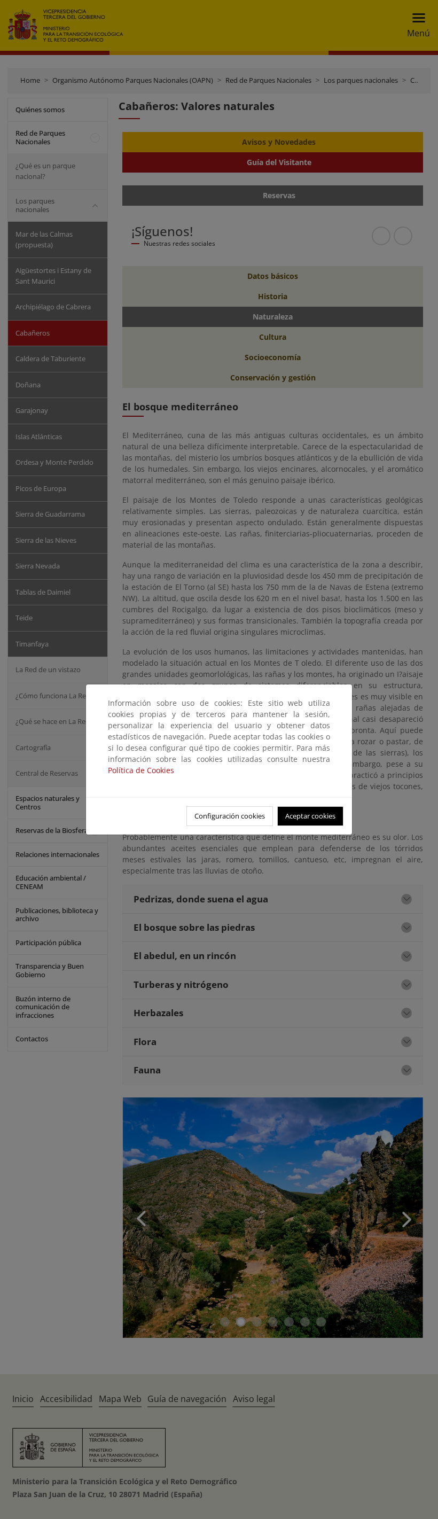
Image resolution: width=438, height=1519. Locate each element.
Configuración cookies (229, 816)
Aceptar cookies (310, 816)
